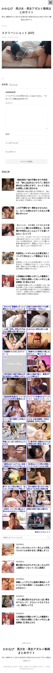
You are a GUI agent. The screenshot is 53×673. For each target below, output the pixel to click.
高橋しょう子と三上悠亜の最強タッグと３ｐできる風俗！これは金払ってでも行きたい (33, 585)
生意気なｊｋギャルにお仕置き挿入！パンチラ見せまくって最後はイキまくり (33, 256)
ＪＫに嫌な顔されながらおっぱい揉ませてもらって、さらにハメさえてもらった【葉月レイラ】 (33, 602)
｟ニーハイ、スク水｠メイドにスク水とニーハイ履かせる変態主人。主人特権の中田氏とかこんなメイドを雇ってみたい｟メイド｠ (33, 229)
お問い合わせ (26, 643)
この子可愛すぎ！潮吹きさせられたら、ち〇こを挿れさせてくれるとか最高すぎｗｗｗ (33, 211)
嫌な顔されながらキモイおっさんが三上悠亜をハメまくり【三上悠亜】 (33, 566)
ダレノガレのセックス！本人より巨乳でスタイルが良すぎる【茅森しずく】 (33, 549)
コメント (9, 103)
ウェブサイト (11, 152)
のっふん (14, 84)
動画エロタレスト (43, 532)
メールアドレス (12, 143)
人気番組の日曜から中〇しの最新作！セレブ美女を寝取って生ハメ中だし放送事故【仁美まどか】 (33, 279)
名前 (8, 134)
